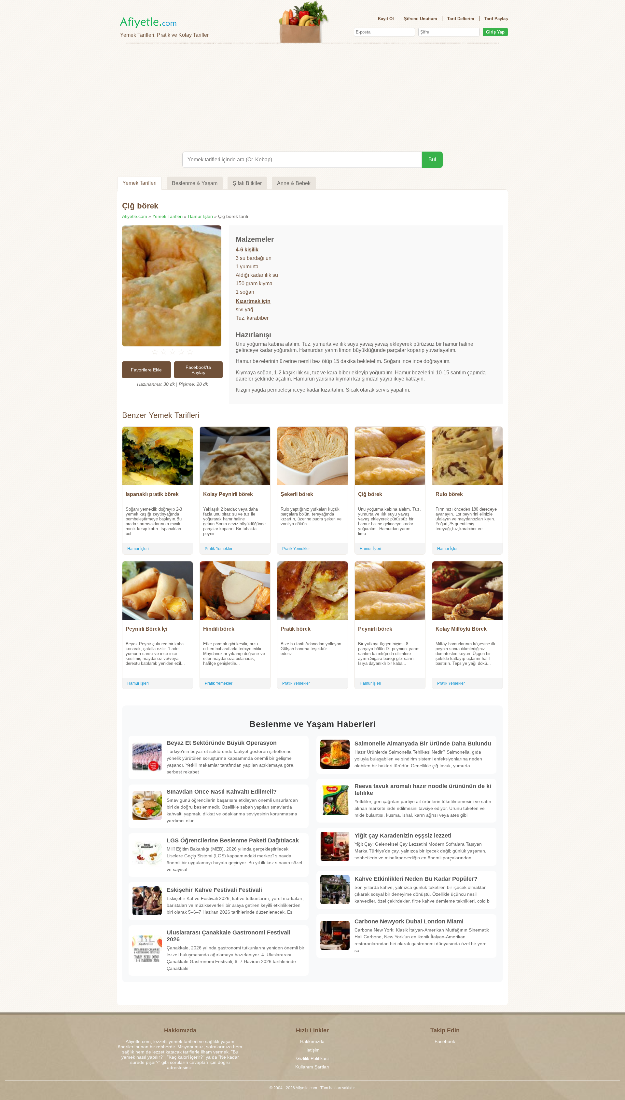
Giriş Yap (495, 32)
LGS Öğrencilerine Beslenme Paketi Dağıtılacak (233, 840)
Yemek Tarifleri (139, 183)
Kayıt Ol (386, 18)
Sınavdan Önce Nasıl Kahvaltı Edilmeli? (222, 791)
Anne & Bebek (294, 183)
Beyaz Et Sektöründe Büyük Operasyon (222, 743)
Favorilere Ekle (146, 369)
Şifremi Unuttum (420, 18)
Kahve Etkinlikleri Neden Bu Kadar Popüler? (416, 879)
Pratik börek (296, 629)
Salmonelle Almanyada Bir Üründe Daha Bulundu (422, 743)
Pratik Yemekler (218, 548)
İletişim (312, 1050)
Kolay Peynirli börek (228, 494)
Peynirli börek (375, 629)
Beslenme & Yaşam (194, 183)
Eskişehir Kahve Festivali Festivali (214, 890)
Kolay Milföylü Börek (461, 629)
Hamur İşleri (200, 216)
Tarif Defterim (460, 18)
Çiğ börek (370, 494)
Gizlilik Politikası (312, 1058)
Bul (432, 159)
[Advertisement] (312, 96)
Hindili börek (218, 629)
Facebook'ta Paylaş (198, 370)
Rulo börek (449, 494)
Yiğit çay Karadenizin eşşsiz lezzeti (402, 835)
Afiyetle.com (134, 216)
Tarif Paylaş (496, 18)
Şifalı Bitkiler (247, 183)
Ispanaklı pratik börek (152, 494)
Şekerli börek (297, 494)
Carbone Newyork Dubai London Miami (409, 921)
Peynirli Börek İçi (146, 629)
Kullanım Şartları (312, 1066)
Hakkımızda (312, 1041)
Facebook (445, 1041)
